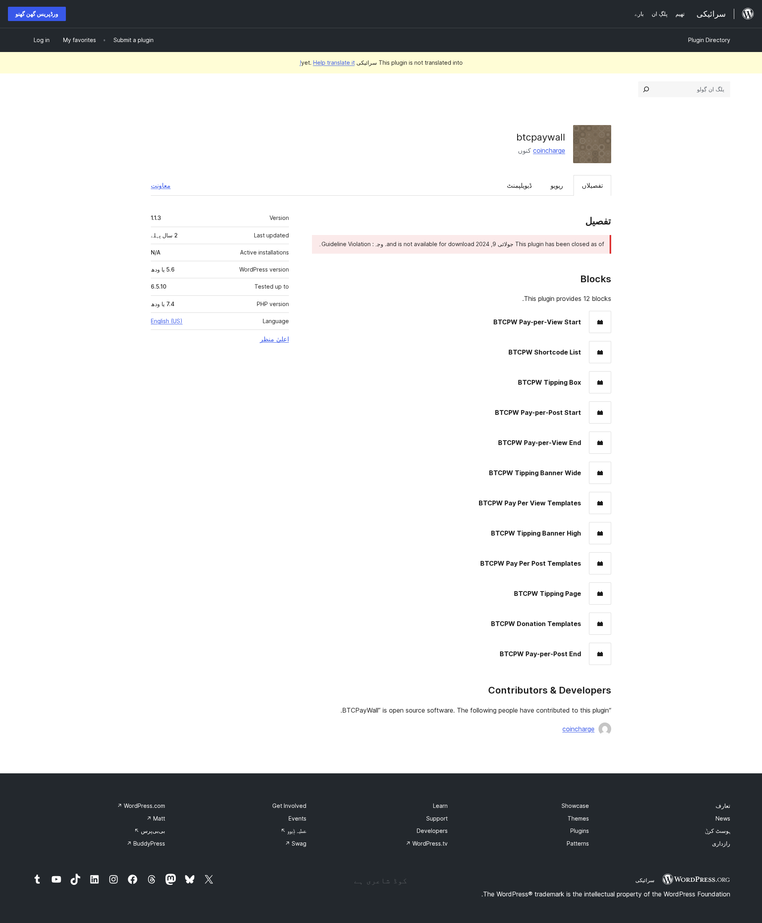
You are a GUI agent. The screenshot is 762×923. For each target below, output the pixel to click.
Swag (295, 843)
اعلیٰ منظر (274, 339)
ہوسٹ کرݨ (717, 830)
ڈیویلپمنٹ (519, 185)
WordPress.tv (427, 843)
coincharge (549, 150)
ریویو (556, 185)
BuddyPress (146, 843)
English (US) (167, 321)
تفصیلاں (592, 185)
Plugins (579, 830)
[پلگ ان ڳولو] (646, 89)
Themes (578, 818)
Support (437, 818)
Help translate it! (327, 62)
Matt (155, 818)
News (723, 818)
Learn (440, 805)
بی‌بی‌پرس (149, 830)
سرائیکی (644, 880)
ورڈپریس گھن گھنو (36, 13)
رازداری (721, 843)
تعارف (723, 805)
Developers (432, 830)
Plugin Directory (709, 40)
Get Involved (289, 805)
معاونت (161, 185)
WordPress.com (141, 805)
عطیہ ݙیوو (293, 830)
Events (297, 818)
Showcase (575, 805)
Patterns (578, 843)
